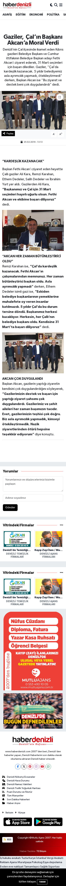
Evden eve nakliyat (12, 866)
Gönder (10, 507)
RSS (9, 839)
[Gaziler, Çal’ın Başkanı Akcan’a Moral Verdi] (33, 110)
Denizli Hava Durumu (18, 780)
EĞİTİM (20, 14)
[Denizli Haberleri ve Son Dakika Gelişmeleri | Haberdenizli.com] (17, 5)
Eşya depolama (52, 862)
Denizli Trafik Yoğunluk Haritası (23, 788)
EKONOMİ (36, 14)
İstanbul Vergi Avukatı (49, 858)
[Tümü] (61, 525)
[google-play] (48, 822)
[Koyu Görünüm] (51, 5)
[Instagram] (36, 766)
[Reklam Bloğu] (33, 650)
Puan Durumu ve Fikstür (19, 792)
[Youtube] (42, 766)
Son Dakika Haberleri (18, 799)
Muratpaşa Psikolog (30, 862)
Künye (21, 812)
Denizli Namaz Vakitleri (19, 784)
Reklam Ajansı (8, 862)
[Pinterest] (30, 766)
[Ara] (56, 5)
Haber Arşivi (13, 803)
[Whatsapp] (48, 766)
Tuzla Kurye (28, 858)
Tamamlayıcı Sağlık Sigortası (42, 866)
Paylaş (10, 133)
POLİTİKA (53, 14)
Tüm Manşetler (15, 795)
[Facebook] (18, 766)
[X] (24, 766)
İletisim (9, 812)
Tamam (42, 882)
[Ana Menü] (60, 5)
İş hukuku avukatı (10, 858)
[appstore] (18, 822)
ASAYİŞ (7, 14)
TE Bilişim (41, 851)
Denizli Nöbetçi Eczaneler (21, 777)
